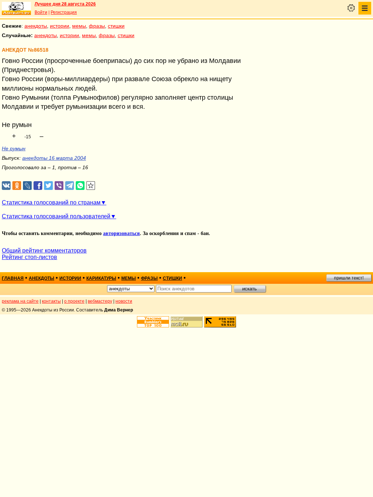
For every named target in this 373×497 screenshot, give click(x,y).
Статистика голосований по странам (51, 202)
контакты (51, 301)
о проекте (74, 301)
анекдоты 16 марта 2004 (54, 158)
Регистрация (64, 12)
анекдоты (35, 26)
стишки (116, 26)
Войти (41, 12)
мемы (79, 26)
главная (13, 278)
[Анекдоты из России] (16, 8)
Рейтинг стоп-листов (29, 257)
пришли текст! (349, 278)
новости (123, 301)
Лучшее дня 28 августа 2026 (65, 4)
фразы (97, 26)
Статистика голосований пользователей (56, 216)
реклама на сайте (20, 301)
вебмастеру (100, 301)
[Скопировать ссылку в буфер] (90, 185)
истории (59, 26)
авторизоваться (121, 233)
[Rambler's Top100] (153, 321)
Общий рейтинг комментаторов (44, 250)
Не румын (13, 148)
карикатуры (101, 278)
